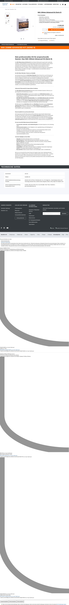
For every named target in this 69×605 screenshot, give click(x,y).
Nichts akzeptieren (12, 601)
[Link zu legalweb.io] (1, 604)
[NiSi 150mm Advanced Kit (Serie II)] (22, 24)
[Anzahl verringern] (43, 29)
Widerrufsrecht (18, 212)
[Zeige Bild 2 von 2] (23, 38)
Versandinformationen (20, 214)
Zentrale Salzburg (5, 208)
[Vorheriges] (12, 26)
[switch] (34, 250)
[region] (20, 26)
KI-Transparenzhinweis (34, 220)
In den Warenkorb (57, 29)
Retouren (17, 210)
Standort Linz (4, 210)
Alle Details (10, 349)
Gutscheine (31, 224)
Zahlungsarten (18, 208)
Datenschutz (32, 217)
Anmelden (64, 213)
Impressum (31, 215)
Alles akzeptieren (20, 601)
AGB (30, 213)
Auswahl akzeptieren (4, 601)
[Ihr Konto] (63, 4)
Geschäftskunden (33, 222)
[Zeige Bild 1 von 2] (21, 38)
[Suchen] (60, 4)
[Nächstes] (33, 26)
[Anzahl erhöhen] (46, 29)
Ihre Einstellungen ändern (61, 604)
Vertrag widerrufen (20, 218)
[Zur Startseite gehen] (6, 4)
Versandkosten (61, 27)
